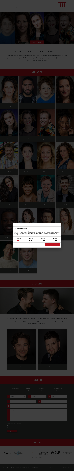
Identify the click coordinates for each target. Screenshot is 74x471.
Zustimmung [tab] (20, 224)
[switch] (30, 240)
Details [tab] (37, 224)
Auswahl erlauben (37, 244)
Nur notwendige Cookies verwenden (21, 244)
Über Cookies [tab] (53, 224)
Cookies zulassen (52, 244)
